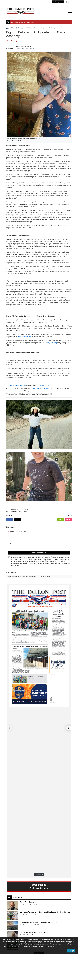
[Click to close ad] (56, 459)
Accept (71, 951)
